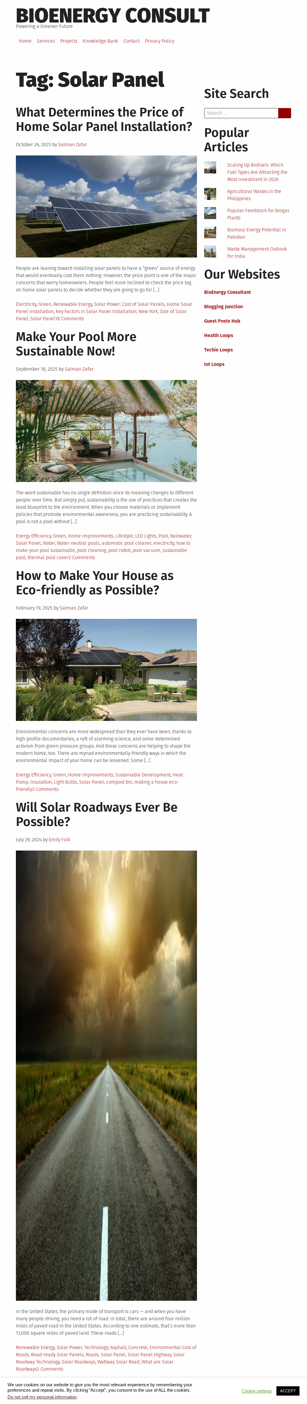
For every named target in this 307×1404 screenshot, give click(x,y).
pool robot (119, 550)
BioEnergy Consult (113, 15)
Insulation (41, 782)
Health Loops (218, 335)
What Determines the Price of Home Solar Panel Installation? (104, 119)
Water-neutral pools (78, 543)
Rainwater (180, 536)
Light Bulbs (65, 782)
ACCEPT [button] (288, 1391)
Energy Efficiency (33, 536)
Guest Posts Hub (222, 321)
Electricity (26, 304)
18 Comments (69, 318)
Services (46, 41)
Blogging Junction (223, 306)
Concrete (138, 1347)
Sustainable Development (143, 775)
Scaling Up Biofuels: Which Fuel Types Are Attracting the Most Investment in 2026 (257, 172)
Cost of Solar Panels (143, 304)
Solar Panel (42, 318)
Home (25, 41)
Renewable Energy (72, 304)
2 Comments (82, 557)
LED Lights (145, 536)
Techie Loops (218, 350)
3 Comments (45, 789)
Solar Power (107, 304)
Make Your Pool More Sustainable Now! (76, 344)
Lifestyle (124, 536)
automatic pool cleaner (126, 543)
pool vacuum (146, 550)
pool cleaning (91, 550)
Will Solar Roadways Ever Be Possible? (96, 814)
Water (49, 543)
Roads (92, 1354)
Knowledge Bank (100, 41)
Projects (68, 41)
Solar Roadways (78, 1362)
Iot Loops (214, 364)
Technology (96, 1347)
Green (44, 304)
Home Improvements (90, 536)
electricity (164, 543)
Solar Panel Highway (149, 1354)
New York (148, 311)
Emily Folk (59, 839)
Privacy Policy (159, 41)
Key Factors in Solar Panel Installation (96, 311)
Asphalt (118, 1347)
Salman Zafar (72, 144)
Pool (163, 536)
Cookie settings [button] (257, 1391)
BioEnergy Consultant (227, 292)
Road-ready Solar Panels (57, 1354)
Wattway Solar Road (118, 1362)
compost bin (119, 782)
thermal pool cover (48, 557)
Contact (132, 41)
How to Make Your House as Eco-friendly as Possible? (95, 583)
